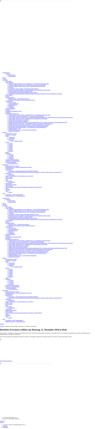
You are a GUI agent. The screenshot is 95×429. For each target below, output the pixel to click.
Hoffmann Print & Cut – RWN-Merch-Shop (15, 196)
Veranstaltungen (9, 101)
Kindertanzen (8, 173)
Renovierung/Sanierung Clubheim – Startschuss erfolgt (20, 91)
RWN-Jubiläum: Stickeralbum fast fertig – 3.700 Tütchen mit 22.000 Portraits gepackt (27, 127)
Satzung (7, 96)
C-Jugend (10, 146)
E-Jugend (10, 148)
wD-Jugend (10, 157)
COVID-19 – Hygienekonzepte (12, 161)
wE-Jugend (10, 158)
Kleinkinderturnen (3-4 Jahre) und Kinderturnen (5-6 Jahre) (19, 167)
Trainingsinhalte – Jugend (11, 133)
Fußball (4, 132)
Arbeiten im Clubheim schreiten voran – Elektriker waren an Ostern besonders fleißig (27, 85)
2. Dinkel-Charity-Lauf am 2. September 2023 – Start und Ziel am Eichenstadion (26, 116)
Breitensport (5, 164)
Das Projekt (10, 87)
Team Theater (9, 169)
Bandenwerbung (12, 76)
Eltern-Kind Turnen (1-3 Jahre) (12, 166)
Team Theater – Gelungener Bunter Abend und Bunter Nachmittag (23, 171)
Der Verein (5, 80)
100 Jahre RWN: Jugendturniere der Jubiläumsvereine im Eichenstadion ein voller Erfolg (27, 118)
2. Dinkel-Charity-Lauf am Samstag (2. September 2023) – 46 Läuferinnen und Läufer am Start (29, 115)
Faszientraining (9, 181)
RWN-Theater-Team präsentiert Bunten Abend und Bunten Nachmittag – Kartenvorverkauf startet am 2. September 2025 (35, 172)
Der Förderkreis (11, 75)
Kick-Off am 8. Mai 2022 (14, 131)
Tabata (7, 188)
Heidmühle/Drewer (12, 105)
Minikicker (10, 151)
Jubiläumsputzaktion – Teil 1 (14, 128)
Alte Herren (11, 139)
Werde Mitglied (9, 95)
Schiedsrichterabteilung (11, 162)
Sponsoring (8, 73)
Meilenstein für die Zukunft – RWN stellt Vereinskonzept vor (21, 100)
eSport (7, 191)
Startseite (2, 326)
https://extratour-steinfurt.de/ (6, 361)
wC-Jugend (10, 156)
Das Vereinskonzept (10, 97)
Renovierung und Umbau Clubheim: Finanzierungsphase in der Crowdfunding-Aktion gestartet (29, 90)
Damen (7, 152)
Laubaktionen (11, 107)
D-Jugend (10, 147)
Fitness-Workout (9, 186)
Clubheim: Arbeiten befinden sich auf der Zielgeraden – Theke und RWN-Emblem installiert (28, 83)
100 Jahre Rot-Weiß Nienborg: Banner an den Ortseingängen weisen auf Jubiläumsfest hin (28, 126)
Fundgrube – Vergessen (11, 134)
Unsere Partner (6, 72)
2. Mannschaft (11, 138)
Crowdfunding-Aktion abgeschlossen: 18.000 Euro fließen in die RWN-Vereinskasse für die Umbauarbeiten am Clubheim (35, 93)
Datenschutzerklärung (10, 108)
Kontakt (10, 192)
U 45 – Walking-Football (16, 141)
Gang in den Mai (12, 102)
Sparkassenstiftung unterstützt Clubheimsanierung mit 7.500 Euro (22, 92)
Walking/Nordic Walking (11, 184)
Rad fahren (8, 189)
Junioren (7, 142)
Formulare (8, 110)
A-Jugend (10, 143)
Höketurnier (11, 106)
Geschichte (8, 112)
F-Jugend (10, 149)
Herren (7, 136)
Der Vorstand (8, 81)
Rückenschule (9, 183)
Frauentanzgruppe (9, 168)
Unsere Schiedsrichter (13, 163)
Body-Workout (9, 178)
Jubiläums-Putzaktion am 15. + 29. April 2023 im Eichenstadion (22, 129)
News (4, 77)
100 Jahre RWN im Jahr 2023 (12, 113)
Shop (4, 193)
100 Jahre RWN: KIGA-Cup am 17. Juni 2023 (18, 120)
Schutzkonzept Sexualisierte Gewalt (13, 111)
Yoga (7, 179)
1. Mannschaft (11, 137)
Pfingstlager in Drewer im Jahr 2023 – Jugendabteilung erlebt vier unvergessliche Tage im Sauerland (30, 123)
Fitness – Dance (9, 177)
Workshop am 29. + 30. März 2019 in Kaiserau (18, 98)
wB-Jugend (10, 154)
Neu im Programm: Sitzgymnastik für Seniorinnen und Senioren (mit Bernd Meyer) (24, 187)
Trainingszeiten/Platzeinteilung (12, 159)
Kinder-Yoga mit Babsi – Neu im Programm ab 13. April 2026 (19, 176)
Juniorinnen (8, 153)
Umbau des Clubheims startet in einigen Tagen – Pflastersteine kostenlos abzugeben (26, 86)
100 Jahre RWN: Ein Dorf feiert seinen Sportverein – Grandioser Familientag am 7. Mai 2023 (28, 124)
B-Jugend (10, 144)
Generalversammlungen (13, 103)
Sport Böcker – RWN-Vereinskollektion (14, 194)
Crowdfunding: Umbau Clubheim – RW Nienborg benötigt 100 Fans (23, 88)
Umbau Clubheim (9, 82)
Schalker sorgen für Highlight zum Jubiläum (18, 121)
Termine (4, 78)
